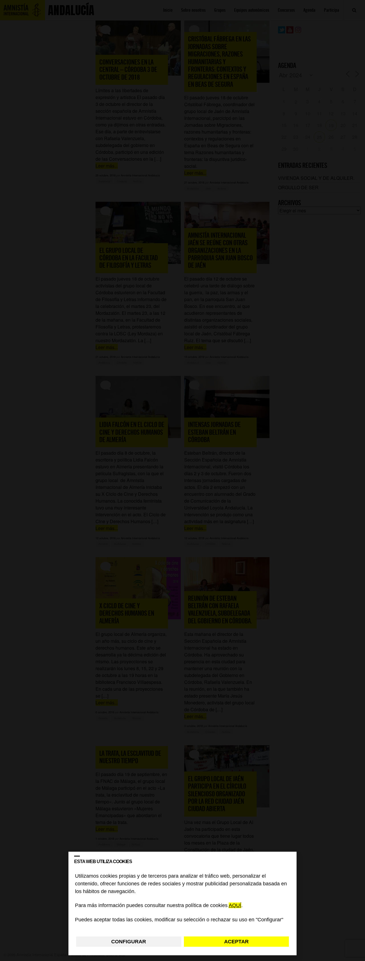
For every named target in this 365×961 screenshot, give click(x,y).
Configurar (128, 941)
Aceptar (236, 941)
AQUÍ (235, 905)
